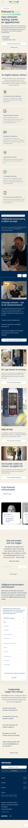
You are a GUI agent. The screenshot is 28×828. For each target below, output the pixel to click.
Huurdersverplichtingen (6, 817)
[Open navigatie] (3, 2)
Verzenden (14, 685)
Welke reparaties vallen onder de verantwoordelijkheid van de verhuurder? (11, 752)
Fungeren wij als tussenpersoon (10, 322)
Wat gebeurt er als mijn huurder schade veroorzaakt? (11, 742)
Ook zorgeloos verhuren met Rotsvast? (14, 342)
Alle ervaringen (13, 580)
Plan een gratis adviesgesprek (14, 387)
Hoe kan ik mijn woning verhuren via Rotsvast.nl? (10, 717)
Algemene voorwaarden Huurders (9, 810)
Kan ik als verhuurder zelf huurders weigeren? (10, 734)
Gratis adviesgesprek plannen (14, 43)
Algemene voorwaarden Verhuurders (10, 812)
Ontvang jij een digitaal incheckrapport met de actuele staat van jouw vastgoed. (12, 335)
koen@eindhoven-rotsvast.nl (9, 527)
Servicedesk (14, 778)
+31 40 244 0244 (9, 524)
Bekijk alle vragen (7, 500)
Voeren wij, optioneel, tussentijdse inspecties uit (11, 328)
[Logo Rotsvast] (14, 2)
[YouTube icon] (15, 803)
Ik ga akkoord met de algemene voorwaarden (11, 680)
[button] (26, 2)
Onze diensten (7, 8)
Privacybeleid (4, 815)
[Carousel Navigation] (22, 573)
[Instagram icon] (11, 803)
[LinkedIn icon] (7, 803)
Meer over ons (14, 47)
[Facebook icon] (3, 803)
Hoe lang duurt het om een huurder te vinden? (11, 725)
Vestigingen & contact (13, 775)
